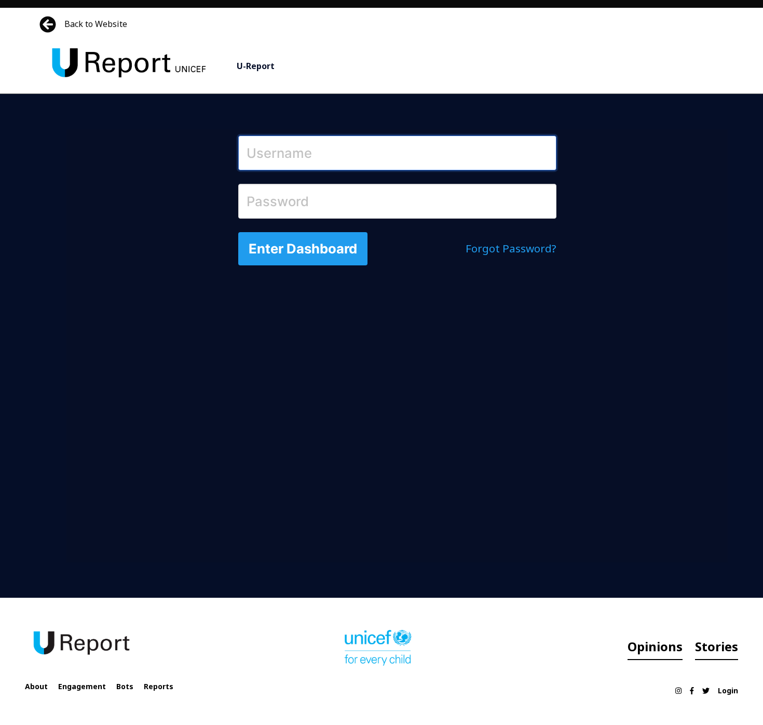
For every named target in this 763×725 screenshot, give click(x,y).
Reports (158, 686)
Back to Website (95, 24)
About (36, 686)
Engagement (82, 686)
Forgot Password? (511, 248)
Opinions (655, 646)
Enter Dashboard (303, 248)
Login (728, 690)
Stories (716, 646)
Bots (124, 686)
